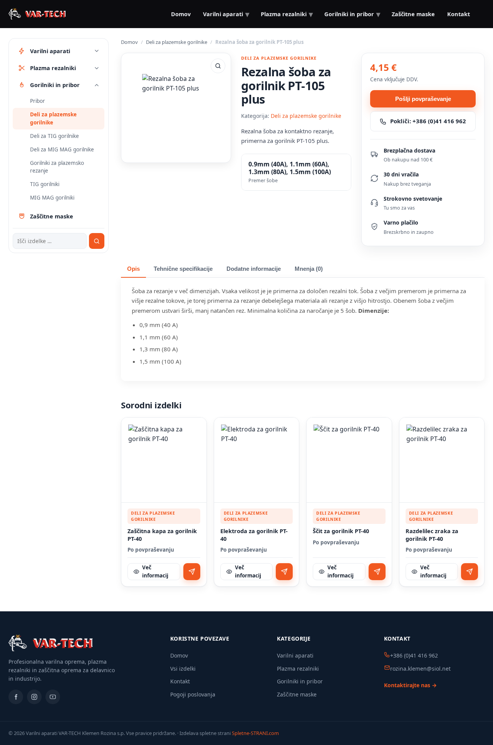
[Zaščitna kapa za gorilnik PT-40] (163, 460)
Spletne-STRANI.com (255, 733)
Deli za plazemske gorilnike (53, 118)
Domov (181, 14)
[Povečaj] (218, 66)
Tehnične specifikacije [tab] (183, 269)
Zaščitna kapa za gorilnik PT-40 (162, 534)
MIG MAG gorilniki (52, 198)
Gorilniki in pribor (300, 681)
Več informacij (155, 571)
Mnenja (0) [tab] (309, 269)
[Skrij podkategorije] (96, 85)
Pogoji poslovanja (192, 694)
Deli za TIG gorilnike (54, 136)
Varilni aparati (295, 655)
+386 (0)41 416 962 (414, 655)
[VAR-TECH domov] (37, 14)
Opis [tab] (133, 269)
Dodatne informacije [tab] (253, 269)
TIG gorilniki (44, 184)
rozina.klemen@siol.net (420, 668)
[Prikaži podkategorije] (96, 50)
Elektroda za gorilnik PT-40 (254, 534)
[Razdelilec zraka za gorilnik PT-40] (442, 460)
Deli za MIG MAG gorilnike (62, 149)
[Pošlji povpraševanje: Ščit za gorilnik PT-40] (377, 571)
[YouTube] (52, 697)
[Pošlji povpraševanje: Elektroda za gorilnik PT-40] (284, 571)
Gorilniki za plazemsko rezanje (57, 167)
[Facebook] (15, 697)
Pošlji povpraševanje (423, 99)
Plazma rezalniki (298, 668)
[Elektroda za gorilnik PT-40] (256, 460)
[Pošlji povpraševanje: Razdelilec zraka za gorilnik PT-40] (469, 571)
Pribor (37, 100)
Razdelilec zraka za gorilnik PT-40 (432, 534)
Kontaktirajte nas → (410, 685)
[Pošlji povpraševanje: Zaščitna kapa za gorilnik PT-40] (191, 571)
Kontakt (458, 14)
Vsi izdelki (183, 668)
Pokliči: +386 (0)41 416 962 (428, 121)
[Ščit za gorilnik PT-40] (349, 460)
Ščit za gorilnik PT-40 (341, 531)
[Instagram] (34, 697)
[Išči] (96, 241)
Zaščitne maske (297, 694)
